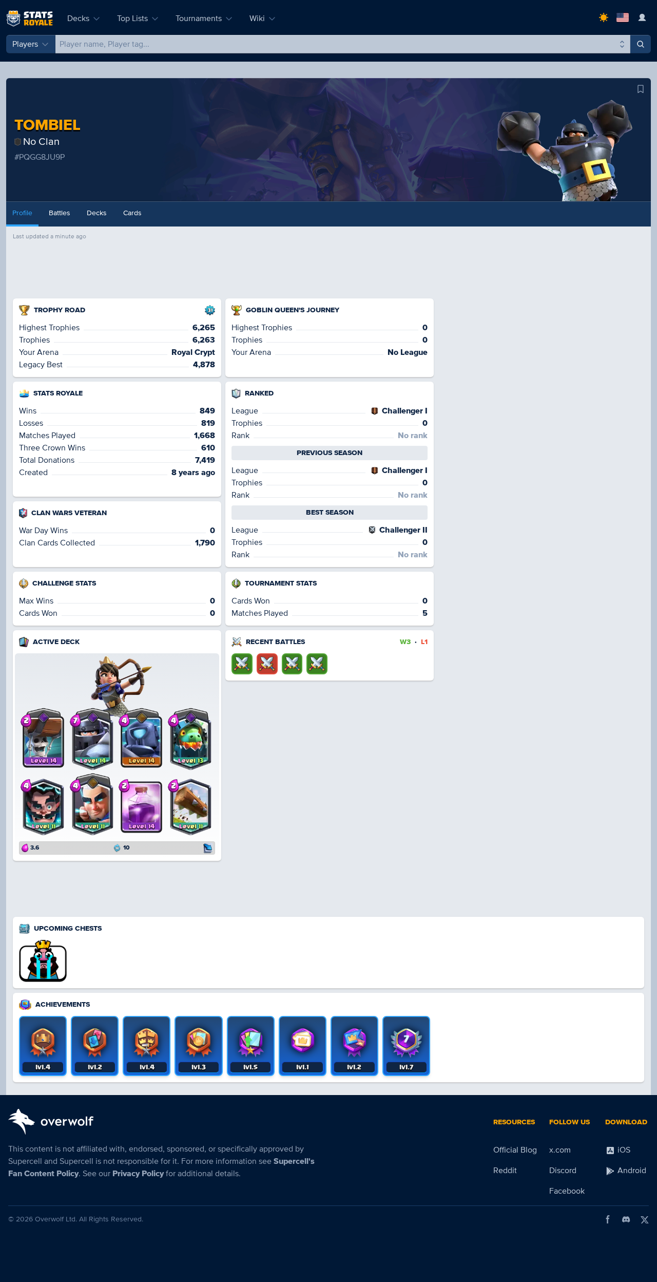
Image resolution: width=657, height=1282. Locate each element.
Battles (59, 213)
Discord (562, 1170)
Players (25, 44)
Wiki (257, 18)
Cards (132, 213)
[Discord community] (626, 1219)
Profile (22, 213)
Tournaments (199, 18)
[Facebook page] (608, 1219)
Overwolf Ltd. (56, 1219)
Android (630, 1170)
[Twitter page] (645, 1219)
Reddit (505, 1170)
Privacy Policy (138, 1173)
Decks (78, 18)
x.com (560, 1150)
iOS (622, 1150)
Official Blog (515, 1150)
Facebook (567, 1191)
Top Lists (132, 18)
